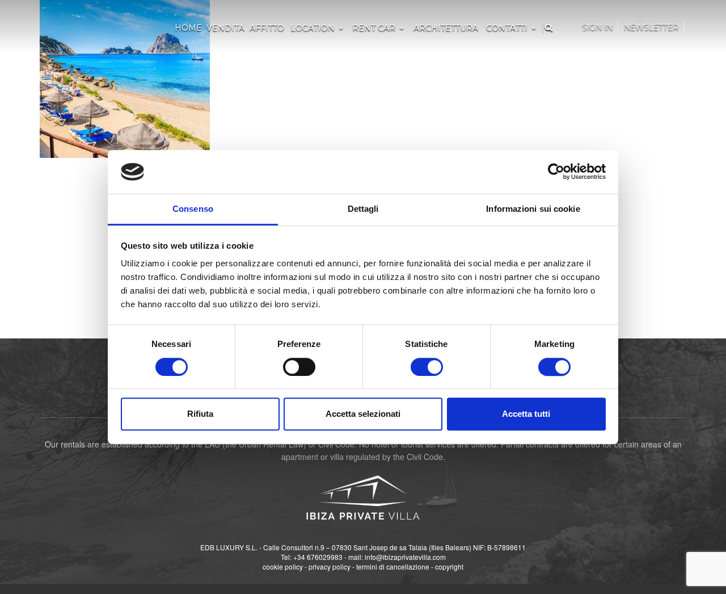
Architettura (445, 28)
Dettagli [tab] (363, 209)
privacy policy (330, 566)
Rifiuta (200, 414)
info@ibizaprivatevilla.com (405, 557)
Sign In (597, 27)
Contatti (506, 28)
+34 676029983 (318, 557)
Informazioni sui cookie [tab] (533, 209)
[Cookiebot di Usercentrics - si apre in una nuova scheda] (556, 172)
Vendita (225, 28)
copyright (449, 566)
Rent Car (373, 28)
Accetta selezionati (363, 414)
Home (188, 28)
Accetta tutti (526, 414)
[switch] (299, 367)
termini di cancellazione (392, 566)
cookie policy (283, 566)
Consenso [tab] (192, 209)
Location (312, 28)
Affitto (267, 28)
